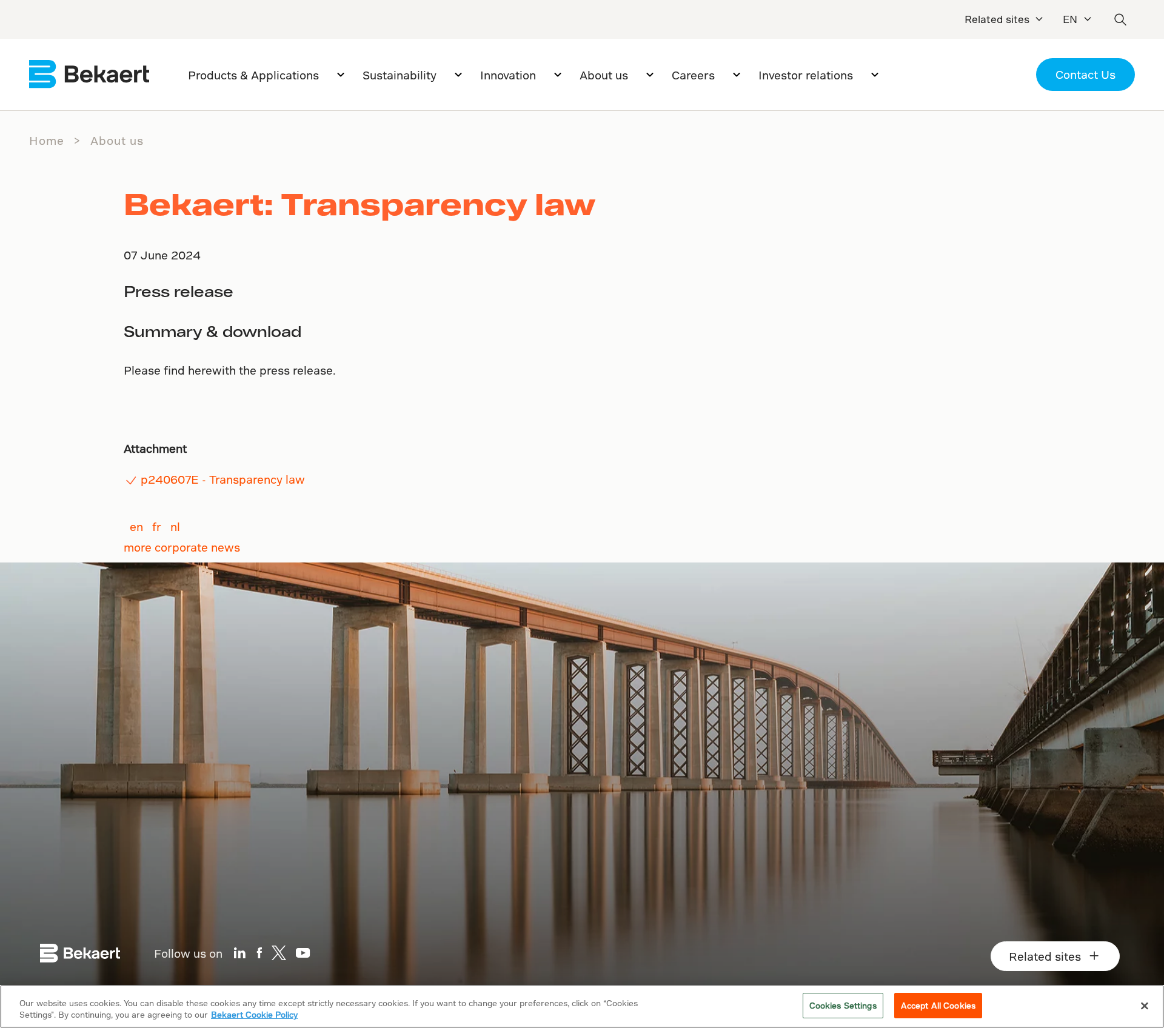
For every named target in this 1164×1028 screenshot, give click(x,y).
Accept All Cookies (938, 1005)
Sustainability (399, 74)
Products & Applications (253, 74)
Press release (178, 291)
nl (175, 526)
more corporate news (182, 547)
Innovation (508, 74)
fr (156, 526)
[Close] (1144, 1005)
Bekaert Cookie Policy (254, 1015)
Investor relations (805, 74)
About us (604, 74)
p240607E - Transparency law (223, 479)
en (136, 526)
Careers (693, 74)
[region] (582, 1006)
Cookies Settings (843, 1005)
